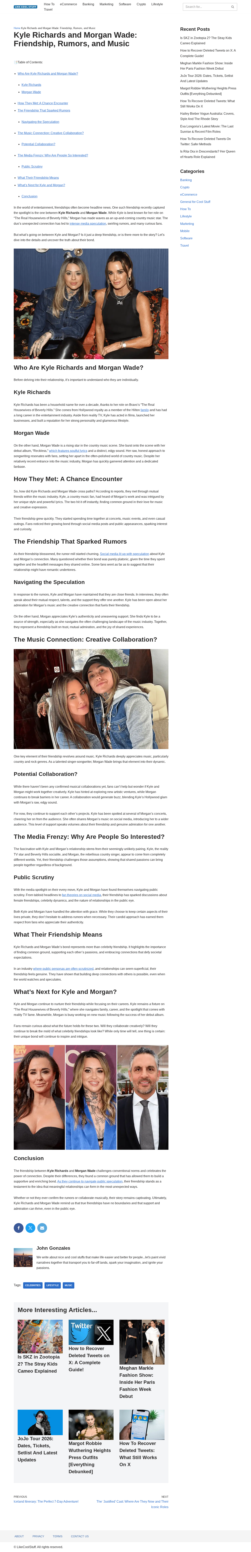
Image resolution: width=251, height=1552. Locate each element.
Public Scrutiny (32, 166)
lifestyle (52, 1285)
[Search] (232, 7)
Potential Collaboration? (38, 144)
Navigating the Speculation (40, 122)
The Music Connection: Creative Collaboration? (51, 133)
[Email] (42, 1228)
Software (125, 4)
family (145, 410)
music (68, 1285)
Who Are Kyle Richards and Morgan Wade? (48, 73)
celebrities (33, 1285)
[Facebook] (19, 1228)
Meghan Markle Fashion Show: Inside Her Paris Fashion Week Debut (137, 1382)
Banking (88, 4)
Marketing (106, 4)
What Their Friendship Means (38, 177)
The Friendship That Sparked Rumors (44, 110)
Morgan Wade (31, 92)
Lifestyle (157, 4)
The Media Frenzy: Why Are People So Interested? (53, 155)
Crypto (141, 4)
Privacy (38, 1536)
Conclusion (29, 196)
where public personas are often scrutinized (63, 968)
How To (49, 4)
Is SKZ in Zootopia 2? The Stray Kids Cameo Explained (39, 1364)
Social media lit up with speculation (124, 554)
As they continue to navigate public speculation (90, 1181)
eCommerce (68, 4)
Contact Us (80, 1536)
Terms (57, 1536)
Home (17, 28)
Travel (48, 9)
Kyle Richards (31, 84)
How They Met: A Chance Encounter (43, 103)
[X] (30, 1228)
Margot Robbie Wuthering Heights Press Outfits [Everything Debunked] (90, 1457)
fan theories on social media (81, 895)
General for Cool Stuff (195, 201)
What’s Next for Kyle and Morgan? (41, 185)
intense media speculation (88, 223)
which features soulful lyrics (68, 450)
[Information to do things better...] (25, 6)
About (19, 1536)
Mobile (185, 231)
